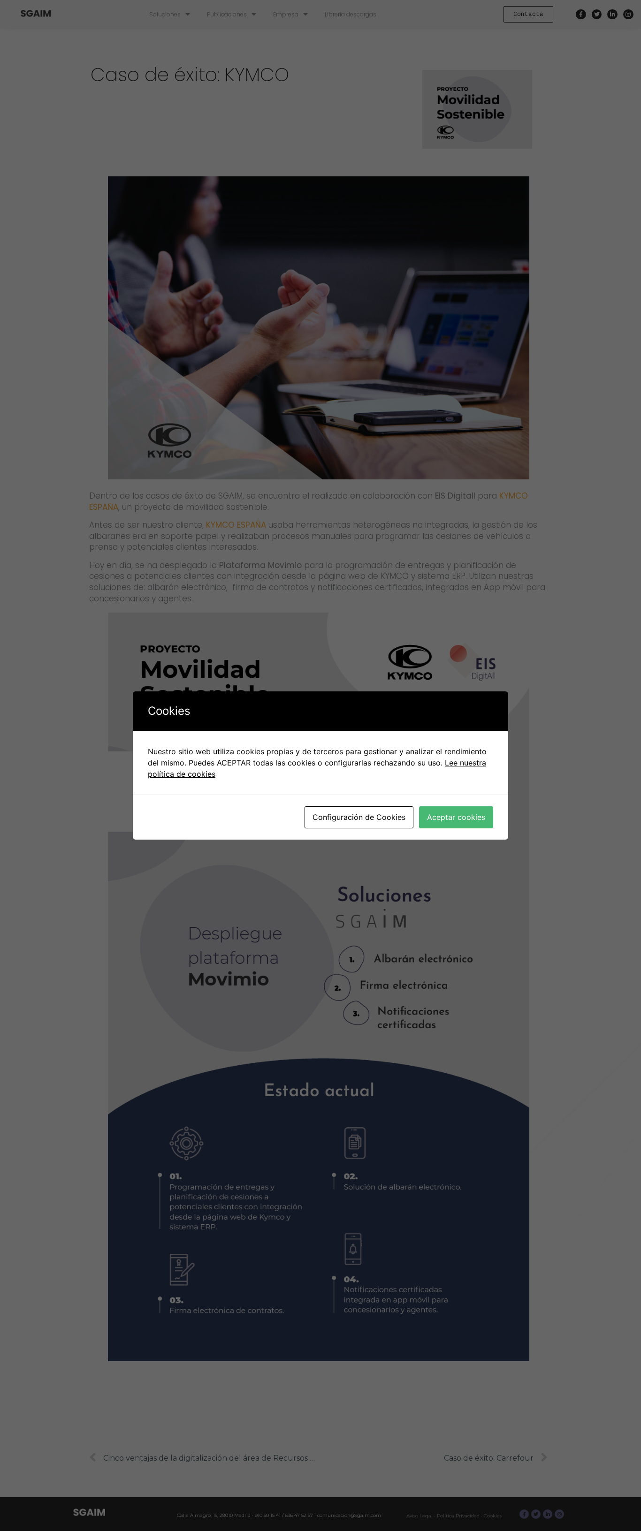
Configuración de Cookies (359, 817)
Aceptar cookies (456, 817)
